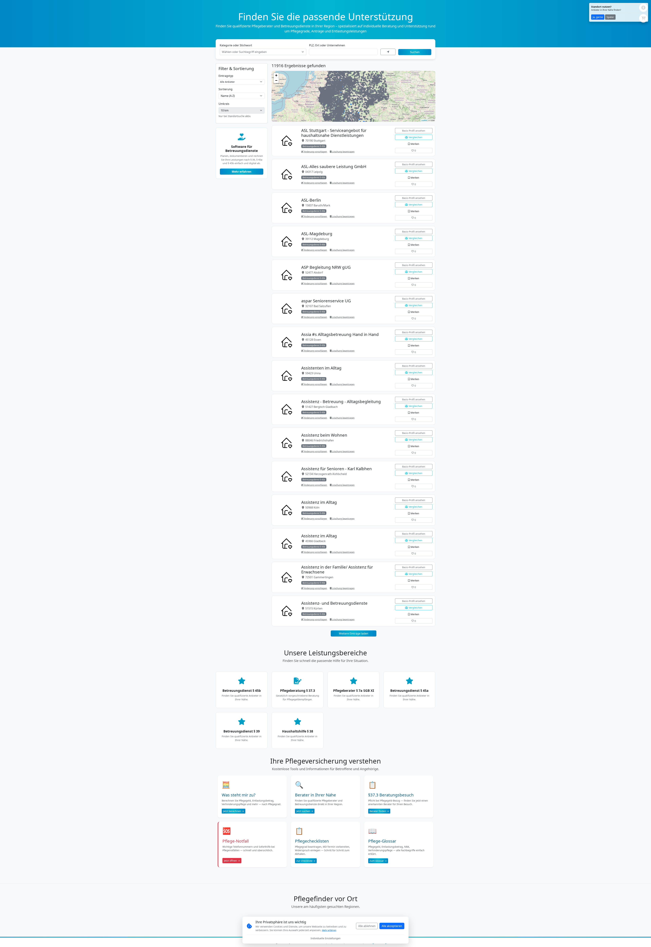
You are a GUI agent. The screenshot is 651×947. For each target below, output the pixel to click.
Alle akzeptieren (392, 926)
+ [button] (276, 75)
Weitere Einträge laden (353, 633)
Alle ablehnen (367, 926)
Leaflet (424, 120)
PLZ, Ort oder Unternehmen (327, 45)
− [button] (276, 80)
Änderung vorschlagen (315, 151)
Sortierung (225, 89)
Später (610, 17)
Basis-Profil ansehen (413, 130)
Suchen (415, 52)
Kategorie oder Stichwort (236, 45)
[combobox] (263, 52)
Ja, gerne (598, 17)
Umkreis (224, 104)
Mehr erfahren (241, 171)
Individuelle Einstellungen (326, 938)
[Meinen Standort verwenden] (388, 52)
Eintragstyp (226, 76)
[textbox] (261, 52)
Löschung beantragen (343, 151)
